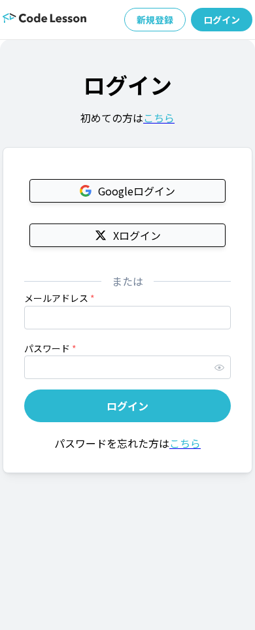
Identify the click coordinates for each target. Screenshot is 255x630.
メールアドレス (59, 298)
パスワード (50, 348)
